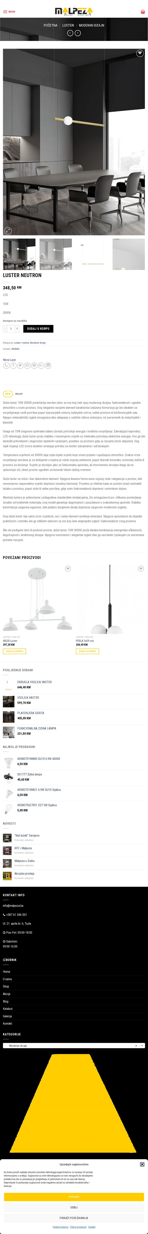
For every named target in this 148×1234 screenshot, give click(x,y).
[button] (142, 1164)
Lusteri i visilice (21, 342)
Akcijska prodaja (24, 873)
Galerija (7, 1016)
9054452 (15, 348)
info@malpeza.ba (13, 906)
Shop (6, 986)
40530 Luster (10, 641)
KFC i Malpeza (23, 848)
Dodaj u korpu (38, 329)
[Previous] (10, 142)
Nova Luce (9, 360)
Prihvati (74, 1197)
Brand (19, 393)
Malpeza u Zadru (24, 861)
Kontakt (91, 1227)
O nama (7, 979)
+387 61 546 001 (16, 915)
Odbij (73, 1207)
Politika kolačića (60, 1227)
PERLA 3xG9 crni (85, 641)
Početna (50, 25)
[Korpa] (143, 11)
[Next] (137, 142)
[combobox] (74, 1045)
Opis (8, 393)
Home (6, 971)
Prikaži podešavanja (74, 1218)
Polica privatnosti (78, 1227)
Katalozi (8, 1009)
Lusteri (68, 25)
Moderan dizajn (91, 25)
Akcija (6, 994)
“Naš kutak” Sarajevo (27, 835)
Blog (5, 1001)
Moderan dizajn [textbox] (72, 1045)
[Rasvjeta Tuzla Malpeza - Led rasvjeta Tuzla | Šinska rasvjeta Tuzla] (74, 11)
